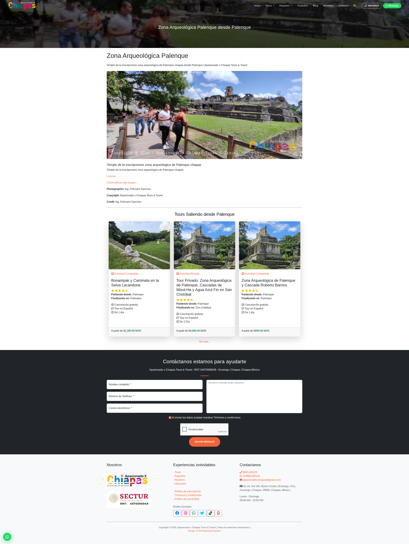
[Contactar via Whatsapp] (7, 537)
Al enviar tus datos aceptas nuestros (206, 417)
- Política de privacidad (186, 499)
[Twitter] (202, 513)
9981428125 (249, 472)
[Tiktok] (210, 513)
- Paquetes (179, 476)
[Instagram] (185, 513)
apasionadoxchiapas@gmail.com (261, 479)
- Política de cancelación (187, 491)
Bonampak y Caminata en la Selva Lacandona (135, 282)
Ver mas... (204, 341)
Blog (315, 5)
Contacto (343, 5)
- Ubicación (179, 483)
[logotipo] (22, 5)
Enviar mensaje (204, 442)
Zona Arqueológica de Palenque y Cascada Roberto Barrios (268, 282)
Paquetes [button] (284, 5)
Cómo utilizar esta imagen (121, 182)
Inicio (257, 5)
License (111, 176)
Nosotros (328, 5)
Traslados (302, 5)
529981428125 (251, 476)
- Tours (177, 472)
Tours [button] (269, 5)
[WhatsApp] (193, 513)
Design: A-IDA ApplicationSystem (204, 530)
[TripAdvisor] (218, 513)
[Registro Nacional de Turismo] (129, 497)
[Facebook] (177, 513)
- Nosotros (179, 479)
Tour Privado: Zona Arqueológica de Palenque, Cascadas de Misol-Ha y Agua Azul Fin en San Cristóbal (204, 287)
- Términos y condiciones (187, 495)
